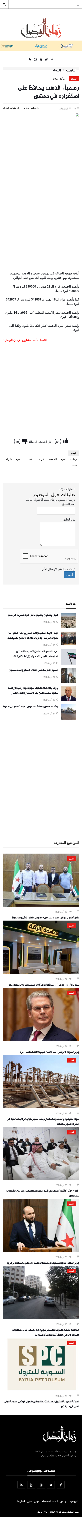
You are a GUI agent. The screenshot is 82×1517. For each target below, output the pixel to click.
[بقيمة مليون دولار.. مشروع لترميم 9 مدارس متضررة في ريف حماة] (41, 906)
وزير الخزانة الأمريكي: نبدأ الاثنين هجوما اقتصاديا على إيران (49, 1052)
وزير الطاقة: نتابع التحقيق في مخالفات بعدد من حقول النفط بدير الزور (43, 1263)
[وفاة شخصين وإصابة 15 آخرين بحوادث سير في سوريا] (68, 718)
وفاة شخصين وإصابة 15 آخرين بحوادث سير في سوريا (30, 707)
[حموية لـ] (41, 973)
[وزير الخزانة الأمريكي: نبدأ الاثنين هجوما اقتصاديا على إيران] (41, 1040)
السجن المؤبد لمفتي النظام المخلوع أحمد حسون (33, 670)
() (58, 440)
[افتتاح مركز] (41, 1179)
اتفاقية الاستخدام (50, 1501)
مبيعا (74, 465)
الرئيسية (71, 70)
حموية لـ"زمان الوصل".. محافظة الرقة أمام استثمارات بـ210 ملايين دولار (43, 985)
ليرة (63, 459)
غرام (41, 459)
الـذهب (30, 459)
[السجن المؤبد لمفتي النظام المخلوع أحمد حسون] (68, 682)
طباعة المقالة (9, 108)
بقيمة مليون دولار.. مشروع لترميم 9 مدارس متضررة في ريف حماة (45, 918)
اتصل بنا (21, 1501)
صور (29, 1501)
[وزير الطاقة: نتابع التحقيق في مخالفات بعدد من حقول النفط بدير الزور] (41, 1251)
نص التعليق (69, 519)
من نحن (64, 1501)
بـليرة (19, 459)
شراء (9, 459)
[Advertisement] (41, 226)
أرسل (69, 574)
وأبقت (73, 459)
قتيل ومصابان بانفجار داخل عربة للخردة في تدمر (33, 615)
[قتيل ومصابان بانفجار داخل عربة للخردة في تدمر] (68, 627)
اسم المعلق (68, 504)
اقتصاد (57, 70)
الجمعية (52, 459)
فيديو (36, 1501)
